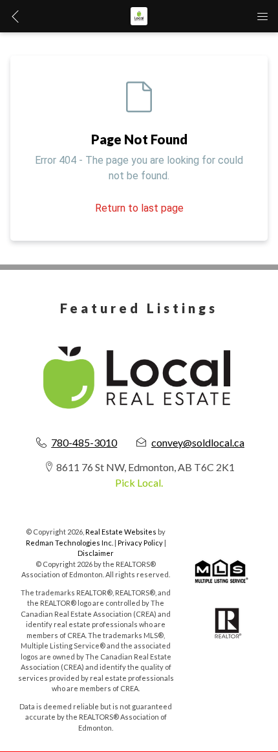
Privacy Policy (140, 542)
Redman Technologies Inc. (70, 542)
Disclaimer (96, 553)
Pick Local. (139, 482)
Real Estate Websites (121, 531)
